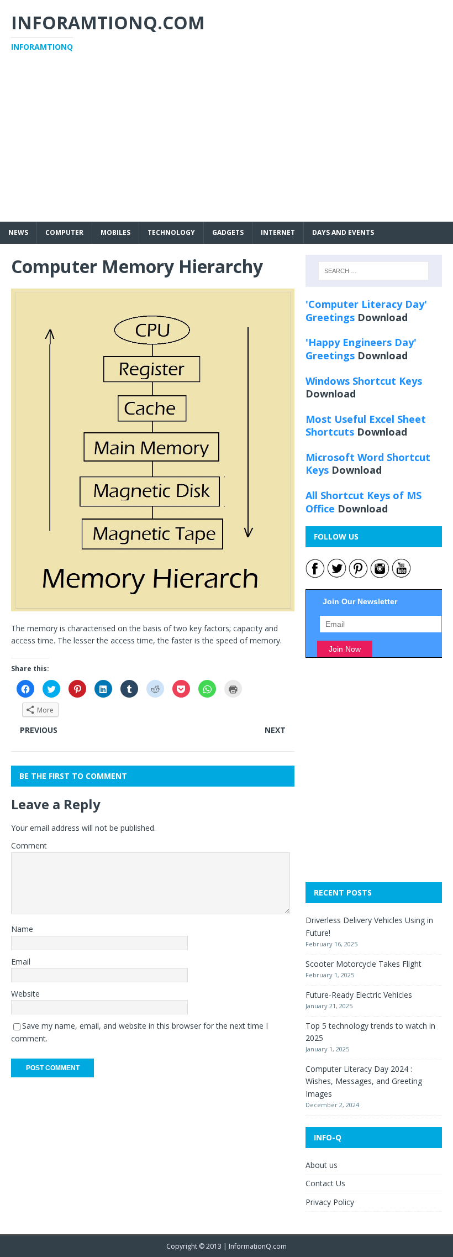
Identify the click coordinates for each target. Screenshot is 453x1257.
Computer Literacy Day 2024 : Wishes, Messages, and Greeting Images (363, 1081)
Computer (64, 232)
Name (22, 929)
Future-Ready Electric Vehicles (358, 994)
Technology (171, 232)
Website (25, 993)
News (18, 232)
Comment (29, 845)
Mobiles (115, 232)
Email (20, 961)
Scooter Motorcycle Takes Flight (363, 964)
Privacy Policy (329, 1202)
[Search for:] (373, 270)
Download (382, 317)
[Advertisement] (226, 144)
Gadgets (228, 232)
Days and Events (343, 232)
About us (321, 1165)
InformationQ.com (258, 1246)
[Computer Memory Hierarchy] (152, 604)
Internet (278, 232)
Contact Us (325, 1183)
